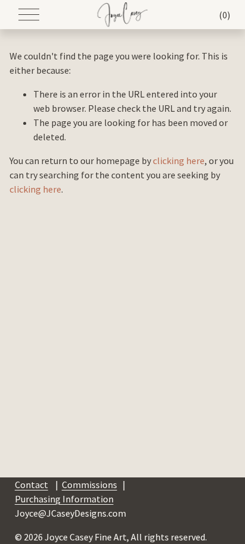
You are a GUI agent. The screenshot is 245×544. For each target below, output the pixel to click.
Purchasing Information (64, 499)
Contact (31, 484)
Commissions (89, 484)
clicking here (179, 160)
